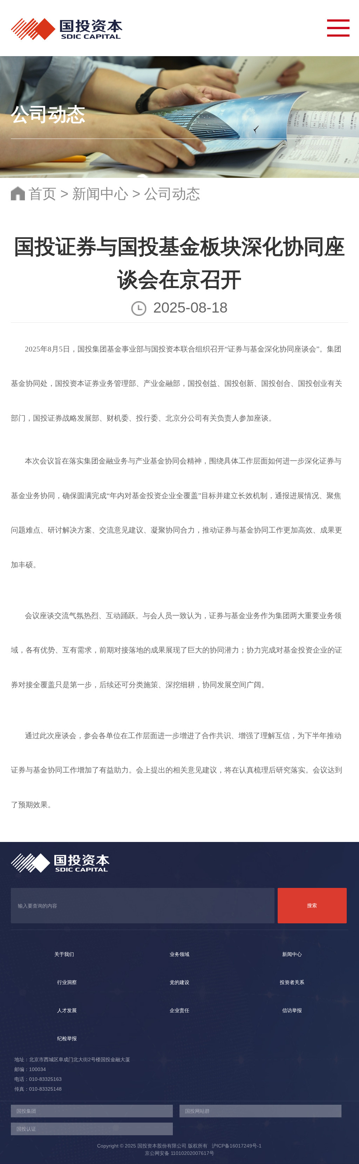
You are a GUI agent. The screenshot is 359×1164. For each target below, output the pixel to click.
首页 (42, 193)
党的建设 (179, 982)
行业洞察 (67, 982)
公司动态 (172, 193)
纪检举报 (67, 1038)
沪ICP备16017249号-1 (235, 1146)
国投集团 (26, 1111)
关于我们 (64, 954)
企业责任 (179, 1010)
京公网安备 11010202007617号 (179, 1153)
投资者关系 (292, 982)
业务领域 (179, 954)
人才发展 (67, 1010)
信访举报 (292, 1010)
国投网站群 (197, 1111)
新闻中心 (100, 193)
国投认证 (26, 1129)
